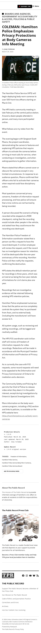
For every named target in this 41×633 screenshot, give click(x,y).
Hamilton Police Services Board (12, 466)
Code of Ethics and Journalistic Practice (16, 599)
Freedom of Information (18, 457)
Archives (5, 606)
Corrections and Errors (10, 602)
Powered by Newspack (9, 627)
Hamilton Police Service (9, 460)
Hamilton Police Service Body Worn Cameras (16, 463)
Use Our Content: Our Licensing (13, 610)
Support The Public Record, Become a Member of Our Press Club (20, 590)
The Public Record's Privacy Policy (13, 629)
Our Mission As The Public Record (14, 595)
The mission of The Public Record (14, 492)
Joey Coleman (9, 49)
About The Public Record (13, 487)
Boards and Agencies (17, 13)
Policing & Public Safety (18, 20)
